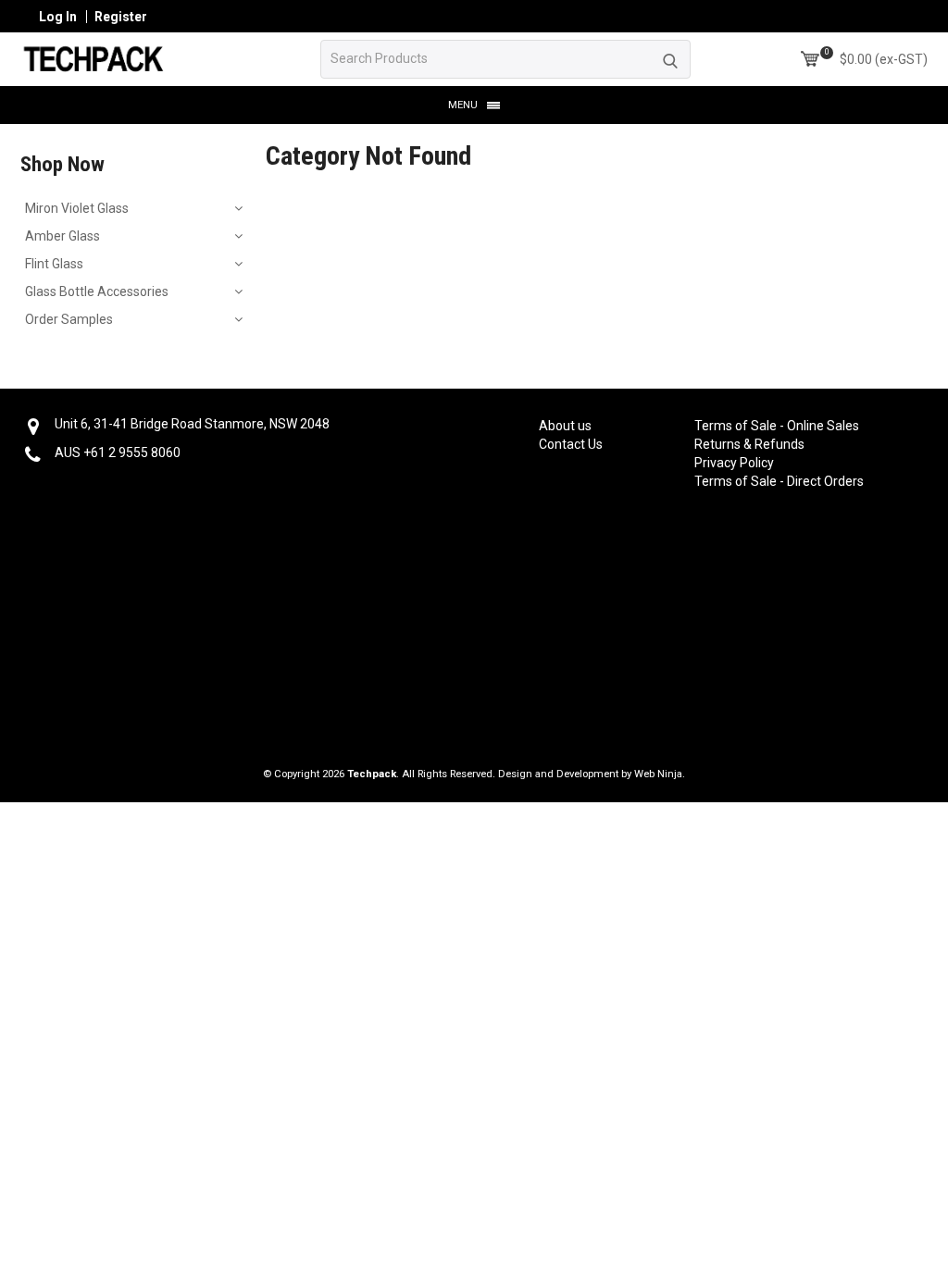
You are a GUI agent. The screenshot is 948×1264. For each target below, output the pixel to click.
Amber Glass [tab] (62, 236)
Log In (58, 16)
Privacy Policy (734, 462)
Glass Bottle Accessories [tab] (96, 291)
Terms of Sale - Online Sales (762, 425)
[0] (810, 59)
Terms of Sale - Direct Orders (762, 481)
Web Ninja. (659, 774)
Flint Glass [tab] (54, 263)
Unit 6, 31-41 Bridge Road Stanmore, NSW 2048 (192, 423)
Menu (463, 105)
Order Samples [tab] (69, 319)
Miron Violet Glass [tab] (77, 208)
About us (565, 425)
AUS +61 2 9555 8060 (118, 452)
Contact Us (571, 444)
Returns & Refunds (749, 444)
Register (120, 16)
